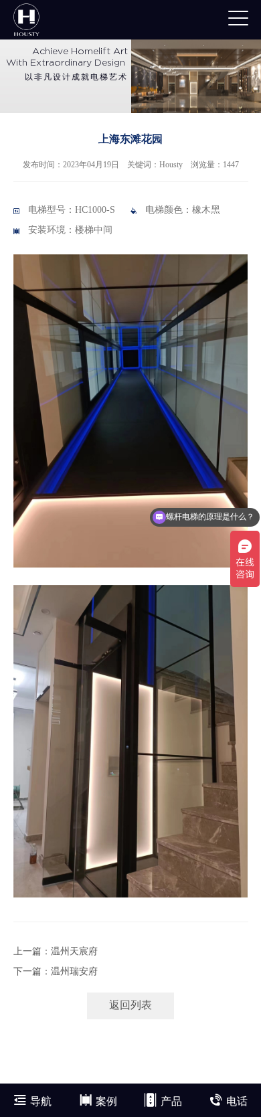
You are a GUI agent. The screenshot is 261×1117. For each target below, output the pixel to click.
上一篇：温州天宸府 (55, 952)
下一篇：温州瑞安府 (55, 972)
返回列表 (130, 1005)
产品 (171, 1102)
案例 (106, 1102)
